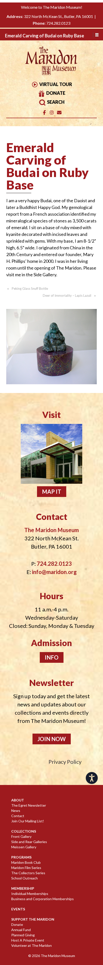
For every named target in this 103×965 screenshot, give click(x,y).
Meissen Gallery (23, 847)
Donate (55, 93)
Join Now (52, 739)
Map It (51, 491)
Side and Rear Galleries (29, 842)
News (15, 810)
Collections (23, 831)
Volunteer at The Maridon (31, 945)
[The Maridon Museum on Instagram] (51, 112)
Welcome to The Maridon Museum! (51, 7)
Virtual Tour (55, 84)
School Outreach (24, 878)
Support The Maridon (32, 919)
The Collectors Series (28, 873)
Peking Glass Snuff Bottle (30, 288)
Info (51, 657)
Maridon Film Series (26, 868)
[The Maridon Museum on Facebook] (44, 112)
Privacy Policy (65, 761)
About (17, 800)
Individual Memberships (29, 893)
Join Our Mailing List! (27, 821)
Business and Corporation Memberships (42, 899)
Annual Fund (21, 930)
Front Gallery (21, 836)
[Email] (59, 112)
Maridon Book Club (26, 862)
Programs (21, 857)
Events (18, 909)
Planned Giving (23, 935)
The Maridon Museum (57, 956)
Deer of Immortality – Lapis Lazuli (67, 295)
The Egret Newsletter (28, 805)
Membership (22, 888)
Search (55, 102)
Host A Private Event (27, 940)
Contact (17, 816)
